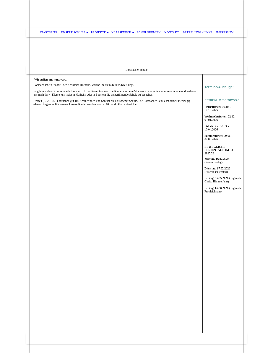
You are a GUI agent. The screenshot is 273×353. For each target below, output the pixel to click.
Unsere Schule (73, 32)
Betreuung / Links (197, 32)
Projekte (98, 32)
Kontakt (171, 32)
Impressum (224, 32)
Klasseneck (121, 32)
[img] (136, 37)
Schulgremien (149, 32)
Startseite (48, 32)
